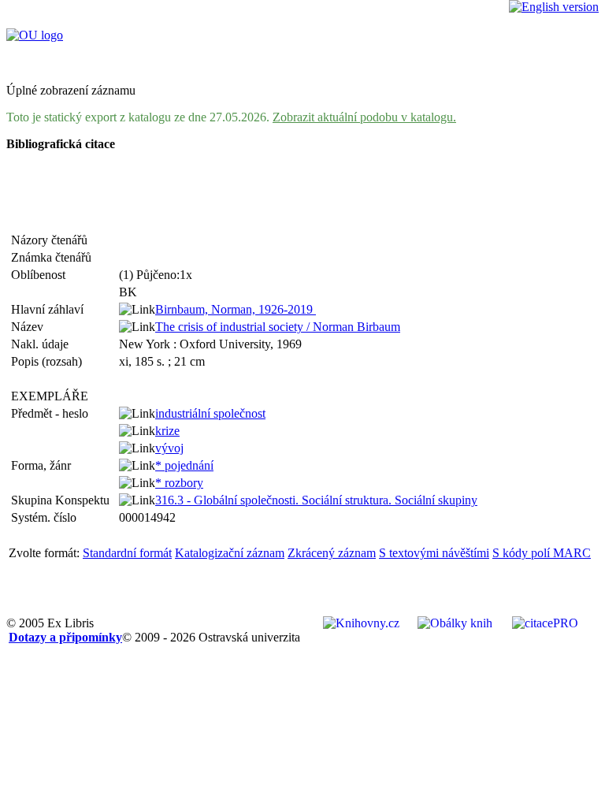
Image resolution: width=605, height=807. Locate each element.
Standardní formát (127, 553)
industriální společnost (210, 413)
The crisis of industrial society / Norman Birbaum (277, 326)
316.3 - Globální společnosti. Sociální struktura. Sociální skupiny (316, 500)
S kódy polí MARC (541, 553)
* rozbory (179, 482)
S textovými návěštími (434, 553)
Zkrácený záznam (332, 553)
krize (167, 430)
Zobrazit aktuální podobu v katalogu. (364, 117)
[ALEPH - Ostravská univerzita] (34, 35)
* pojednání (184, 465)
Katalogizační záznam (229, 553)
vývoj (169, 448)
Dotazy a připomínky (65, 637)
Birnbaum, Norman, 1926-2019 (235, 309)
